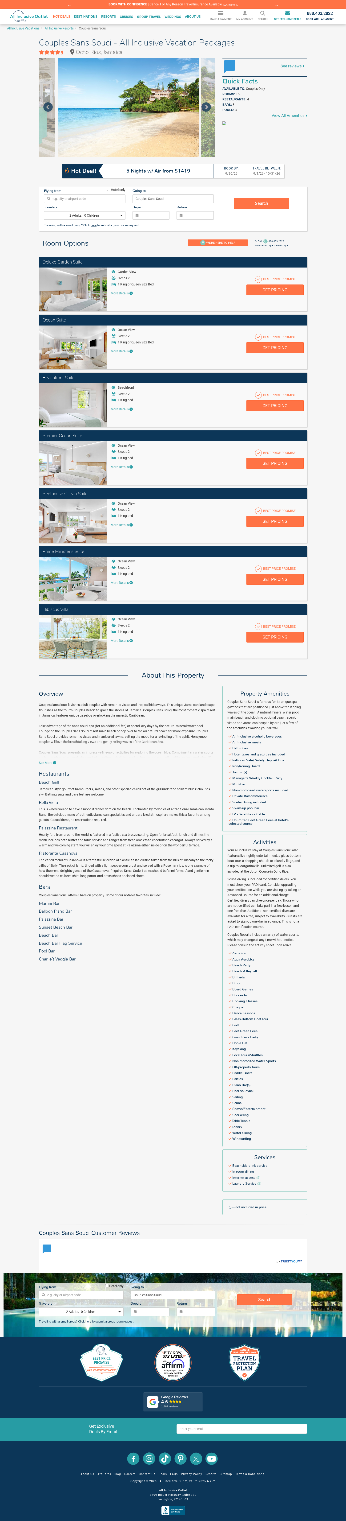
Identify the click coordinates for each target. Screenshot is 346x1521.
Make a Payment (221, 19)
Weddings (173, 16)
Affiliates (104, 1474)
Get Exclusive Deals (287, 19)
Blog (117, 1474)
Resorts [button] (108, 16)
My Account (244, 19)
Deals (163, 1474)
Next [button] (276, 4)
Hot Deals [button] (61, 16)
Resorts (211, 1474)
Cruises (126, 16)
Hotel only (117, 189)
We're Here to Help (220, 242)
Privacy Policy (191, 1474)
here (94, 225)
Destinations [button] (85, 16)
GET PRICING (274, 289)
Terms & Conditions (249, 1474)
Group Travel (149, 16)
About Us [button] (193, 16)
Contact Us (147, 1474)
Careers (130, 1474)
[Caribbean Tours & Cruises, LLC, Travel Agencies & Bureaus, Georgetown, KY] (174, 1510)
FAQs (174, 1474)
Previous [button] (69, 4)
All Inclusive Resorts (59, 28)
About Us (87, 1474)
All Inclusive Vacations (23, 28)
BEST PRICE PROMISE (279, 279)
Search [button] (263, 19)
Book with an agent (320, 16)
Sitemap (226, 1474)
